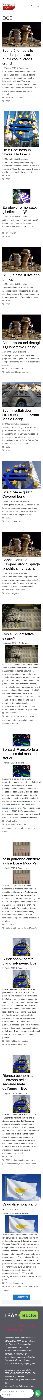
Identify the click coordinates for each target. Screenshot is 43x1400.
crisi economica (18, 1160)
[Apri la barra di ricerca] (31, 6)
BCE (8, 101)
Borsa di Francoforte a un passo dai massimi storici (20, 754)
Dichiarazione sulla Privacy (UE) (19, 1325)
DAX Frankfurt (12, 821)
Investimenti (11, 233)
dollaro (25, 1287)
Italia (26, 928)
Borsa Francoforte (19, 824)
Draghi (14, 593)
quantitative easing (19, 372)
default (18, 1287)
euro (20, 593)
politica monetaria (10, 720)
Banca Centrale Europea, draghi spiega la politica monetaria (21, 564)
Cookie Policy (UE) (13, 1330)
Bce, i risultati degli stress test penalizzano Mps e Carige (20, 415)
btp (12, 1287)
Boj (27, 716)
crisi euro (30, 1160)
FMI (36, 1287)
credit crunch (17, 928)
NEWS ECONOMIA (14, 97)
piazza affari (26, 828)
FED (32, 716)
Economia (10, 924)
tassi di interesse (10, 724)
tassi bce (27, 1044)
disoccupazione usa (11, 828)
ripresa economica (27, 1164)
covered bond (17, 521)
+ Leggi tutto (21, 1297)
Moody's (33, 928)
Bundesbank (16, 1044)
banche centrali (12, 716)
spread (5, 1290)
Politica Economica (14, 368)
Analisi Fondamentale (15, 590)
